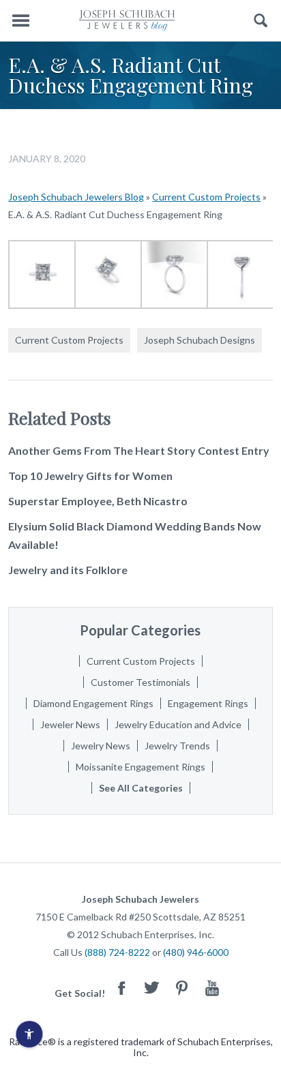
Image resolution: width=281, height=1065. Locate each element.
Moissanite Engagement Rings (140, 766)
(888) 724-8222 (117, 952)
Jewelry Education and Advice (178, 724)
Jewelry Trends (177, 745)
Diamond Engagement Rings (93, 703)
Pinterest (182, 987)
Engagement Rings (208, 703)
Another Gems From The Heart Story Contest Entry (138, 450)
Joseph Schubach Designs (199, 340)
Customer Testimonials (140, 682)
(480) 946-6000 (195, 952)
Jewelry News (100, 745)
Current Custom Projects (206, 196)
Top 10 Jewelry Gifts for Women (90, 475)
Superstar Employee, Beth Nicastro (98, 500)
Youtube (212, 987)
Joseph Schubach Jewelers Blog (76, 196)
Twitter (152, 987)
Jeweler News (70, 724)
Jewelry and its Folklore (68, 569)
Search (261, 21)
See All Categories (141, 788)
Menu (20, 21)
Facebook (122, 987)
